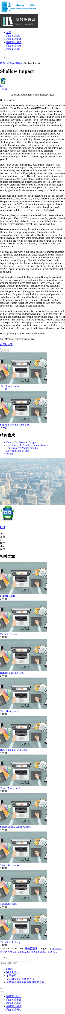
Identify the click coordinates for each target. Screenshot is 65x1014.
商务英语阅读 (13, 42)
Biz (2, 527)
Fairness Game (7, 595)
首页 (8, 32)
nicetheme (57, 948)
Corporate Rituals (9, 903)
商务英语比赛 (13, 45)
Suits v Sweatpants (9, 865)
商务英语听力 (13, 35)
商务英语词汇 (13, 49)
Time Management (9, 711)
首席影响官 (6, 344)
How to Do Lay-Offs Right (13, 749)
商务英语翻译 (13, 39)
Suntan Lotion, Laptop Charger (15, 826)
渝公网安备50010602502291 (15, 951)
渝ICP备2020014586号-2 (44, 951)
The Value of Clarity (10, 942)
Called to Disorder (9, 634)
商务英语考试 (13, 1003)
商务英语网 (31, 948)
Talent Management (10, 788)
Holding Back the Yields (12, 672)
